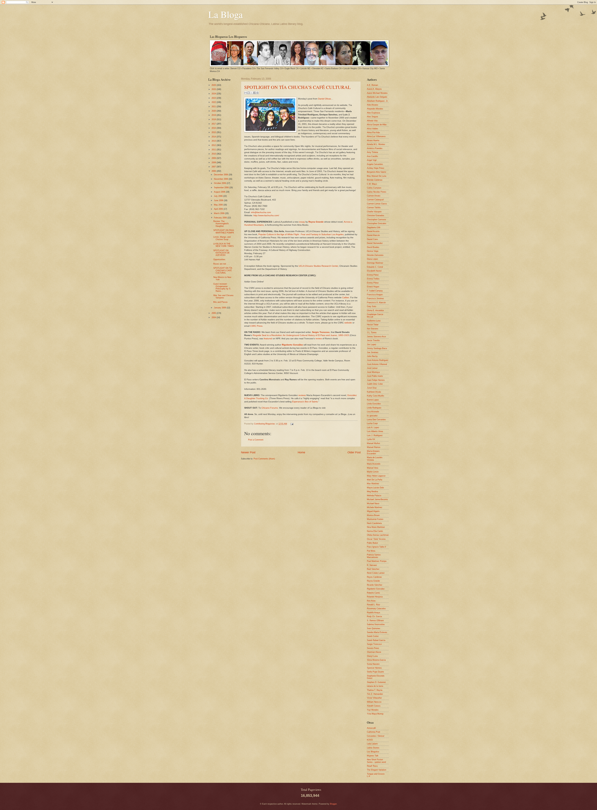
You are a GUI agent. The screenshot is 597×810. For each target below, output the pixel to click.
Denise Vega (372, 251)
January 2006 (220, 307)
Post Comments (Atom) (264, 459)
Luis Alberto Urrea (375, 431)
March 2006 (219, 213)
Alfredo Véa (372, 121)
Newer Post (248, 452)
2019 (214, 115)
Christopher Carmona (376, 219)
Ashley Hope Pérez (375, 168)
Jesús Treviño (373, 340)
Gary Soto (371, 306)
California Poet (373, 732)
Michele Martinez (374, 507)
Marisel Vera (372, 468)
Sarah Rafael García (376, 640)
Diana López (372, 259)
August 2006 (220, 192)
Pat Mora (371, 551)
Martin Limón (373, 472)
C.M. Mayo (372, 184)
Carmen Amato (373, 196)
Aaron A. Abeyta (374, 89)
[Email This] (245, 92)
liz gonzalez (372, 415)
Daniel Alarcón (373, 235)
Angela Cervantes (375, 164)
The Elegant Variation (376, 770)
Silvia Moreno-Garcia (376, 660)
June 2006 (219, 200)
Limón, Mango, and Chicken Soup (222, 238)
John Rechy (372, 356)
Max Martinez (373, 483)
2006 (214, 171)
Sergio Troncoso (374, 644)
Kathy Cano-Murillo (375, 396)
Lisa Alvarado (373, 411)
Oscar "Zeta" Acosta (376, 539)
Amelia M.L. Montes (376, 144)
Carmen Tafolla (373, 207)
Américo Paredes (374, 148)
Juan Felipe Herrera (375, 380)
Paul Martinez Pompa (376, 561)
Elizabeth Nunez (374, 271)
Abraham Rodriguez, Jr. (377, 101)
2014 (214, 137)
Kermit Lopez (373, 400)
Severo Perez (373, 648)
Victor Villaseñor (374, 698)
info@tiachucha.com (261, 212)
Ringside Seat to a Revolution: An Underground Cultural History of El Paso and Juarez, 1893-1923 (301, 335)
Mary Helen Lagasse (376, 476)
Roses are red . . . (221, 264)
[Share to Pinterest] (257, 92)
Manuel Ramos (373, 447)
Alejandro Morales (375, 109)
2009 (214, 158)
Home (301, 452)
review (318, 338)
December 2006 (221, 174)
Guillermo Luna (373, 321)
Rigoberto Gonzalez (376, 589)
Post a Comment (255, 440)
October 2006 (220, 183)
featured (268, 338)
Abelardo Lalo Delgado (377, 97)
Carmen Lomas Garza (377, 203)
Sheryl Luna (372, 656)
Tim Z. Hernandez (375, 694)
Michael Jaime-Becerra (377, 499)
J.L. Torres (372, 332)
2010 (214, 154)
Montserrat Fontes (375, 519)
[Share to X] (251, 92)
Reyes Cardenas (374, 577)
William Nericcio (374, 702)
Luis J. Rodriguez (375, 435)
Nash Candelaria (374, 523)
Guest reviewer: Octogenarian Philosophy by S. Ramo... (222, 287)
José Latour (372, 368)
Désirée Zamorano (375, 255)
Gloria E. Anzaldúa (375, 310)
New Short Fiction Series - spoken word (376, 760)
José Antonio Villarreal (377, 364)
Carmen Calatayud (375, 199)
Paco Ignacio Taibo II (376, 547)
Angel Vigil (372, 160)
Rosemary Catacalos (376, 608)
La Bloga (225, 14)
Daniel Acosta (373, 231)
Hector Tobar (372, 324)
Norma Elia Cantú (375, 531)
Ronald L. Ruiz (373, 604)
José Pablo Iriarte (375, 376)
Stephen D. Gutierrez (376, 682)
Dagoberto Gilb (373, 227)
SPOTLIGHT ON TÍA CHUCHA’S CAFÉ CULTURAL (297, 87)
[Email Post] (291, 424)
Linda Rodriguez (374, 408)
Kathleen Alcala (374, 392)
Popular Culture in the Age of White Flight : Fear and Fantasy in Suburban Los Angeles (301, 234)
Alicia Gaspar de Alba (376, 124)
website (348, 323)
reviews (302, 395)
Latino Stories (373, 748)
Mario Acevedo (373, 464)
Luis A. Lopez (373, 427)
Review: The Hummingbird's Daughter (221, 223)
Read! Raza (372, 766)
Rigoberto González (292, 345)
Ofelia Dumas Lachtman (378, 535)
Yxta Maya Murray (375, 714)
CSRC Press (256, 326)
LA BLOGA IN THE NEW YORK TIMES (223, 245)
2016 (214, 128)
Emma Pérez (373, 275)
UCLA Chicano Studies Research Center (318, 266)
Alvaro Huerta (373, 140)
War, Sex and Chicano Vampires (223, 296)
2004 (214, 317)
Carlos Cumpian (374, 188)
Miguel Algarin (373, 511)
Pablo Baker (372, 543)
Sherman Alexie (374, 652)
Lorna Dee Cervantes (376, 419)
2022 (214, 102)
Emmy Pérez (373, 283)
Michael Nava (373, 503)
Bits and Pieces (220, 302)
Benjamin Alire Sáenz (376, 172)
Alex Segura (372, 116)
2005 (214, 313)
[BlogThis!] (248, 92)
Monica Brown (373, 515)
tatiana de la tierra (375, 686)
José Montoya (373, 372)
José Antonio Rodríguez (377, 360)
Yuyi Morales (373, 710)
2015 (214, 132)
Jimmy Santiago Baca (377, 348)
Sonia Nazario (373, 664)
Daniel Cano (372, 239)
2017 (214, 124)
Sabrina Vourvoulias (376, 624)
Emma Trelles (373, 279)
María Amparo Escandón (373, 452)
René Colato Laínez (376, 573)
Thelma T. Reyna (374, 690)
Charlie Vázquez (374, 211)
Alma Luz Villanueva (376, 136)
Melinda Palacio (374, 495)
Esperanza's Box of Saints (305, 401)
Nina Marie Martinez (376, 527)
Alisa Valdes (372, 128)
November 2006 (221, 179)
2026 (214, 85)
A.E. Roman (372, 85)
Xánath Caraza (373, 706)
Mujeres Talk (372, 756)
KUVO (370, 740)
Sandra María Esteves (377, 632)
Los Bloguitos (373, 751)
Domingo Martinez (375, 263)
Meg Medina (372, 491)
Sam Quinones (373, 628)
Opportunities (219, 259)
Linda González (374, 404)
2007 (214, 167)
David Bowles (373, 247)
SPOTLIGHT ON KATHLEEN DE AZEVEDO (221, 252)
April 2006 (219, 209)
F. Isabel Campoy (375, 291)
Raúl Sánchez (373, 569)
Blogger (333, 804)
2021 (214, 106)
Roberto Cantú (373, 593)
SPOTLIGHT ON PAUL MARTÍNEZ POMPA (223, 231)
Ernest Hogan (373, 286)
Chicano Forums (269, 408)
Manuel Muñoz (373, 443)
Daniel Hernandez (375, 243)
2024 (214, 93)
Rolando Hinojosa (375, 597)
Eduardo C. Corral (375, 267)
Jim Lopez (371, 344)
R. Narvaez (372, 565)
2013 (214, 141)
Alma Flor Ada (373, 132)
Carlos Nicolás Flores (376, 192)
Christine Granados (375, 215)
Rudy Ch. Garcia (374, 616)
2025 (214, 89)
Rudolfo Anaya (373, 612)
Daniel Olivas (324, 99)
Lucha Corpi (372, 423)
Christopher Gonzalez (376, 223)
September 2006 (221, 187)
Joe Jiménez (372, 352)
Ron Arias (371, 601)
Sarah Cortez (373, 636)
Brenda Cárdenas (374, 180)
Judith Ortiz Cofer (375, 384)
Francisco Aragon (375, 294)
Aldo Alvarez (372, 105)
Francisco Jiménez (375, 298)
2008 (214, 162)
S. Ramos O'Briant (375, 620)
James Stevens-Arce (376, 336)
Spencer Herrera (374, 668)
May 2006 (218, 205)
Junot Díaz (372, 388)
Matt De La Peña (374, 480)
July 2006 (218, 196)
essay (302, 222)
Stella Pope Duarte (375, 672)
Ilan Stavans (372, 328)
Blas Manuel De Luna (376, 176)
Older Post (354, 452)
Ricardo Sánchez (374, 585)
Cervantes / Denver (375, 736)
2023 (214, 98)
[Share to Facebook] (254, 92)
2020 (214, 111)
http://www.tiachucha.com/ (266, 215)
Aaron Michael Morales (377, 93)
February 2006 (220, 217)
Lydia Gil (371, 439)
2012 (214, 145)
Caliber (345, 297)
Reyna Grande (316, 222)
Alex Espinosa (373, 113)
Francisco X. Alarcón (376, 302)
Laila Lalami (372, 744)
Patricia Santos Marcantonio (374, 556)
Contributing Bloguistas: (265, 424)
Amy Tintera (372, 152)
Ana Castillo (372, 156)
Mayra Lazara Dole (375, 487)
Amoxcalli (371, 728)
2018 (214, 119)
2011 (214, 149)
